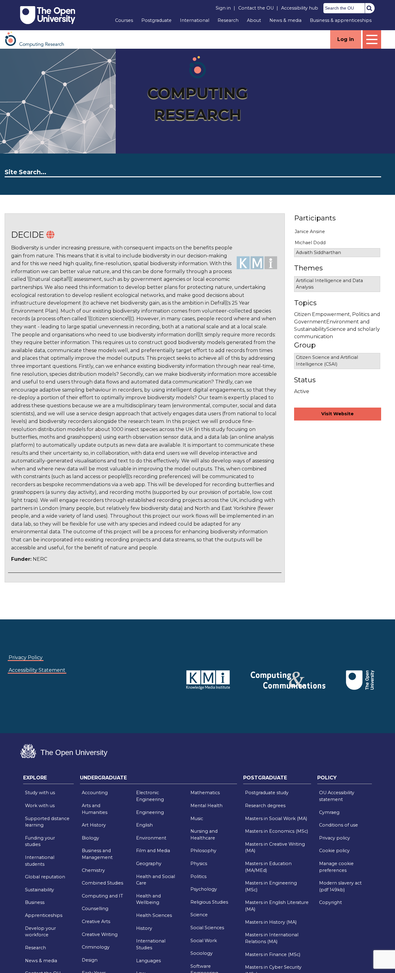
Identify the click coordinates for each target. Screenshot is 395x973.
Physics (198, 863)
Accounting (95, 792)
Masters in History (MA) (271, 922)
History (144, 928)
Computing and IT (102, 896)
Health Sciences (154, 915)
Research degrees (265, 805)
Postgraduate (156, 20)
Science (199, 915)
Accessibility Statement (37, 670)
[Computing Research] (38, 39)
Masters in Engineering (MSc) (271, 886)
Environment (151, 838)
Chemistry (93, 870)
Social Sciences (207, 927)
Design (90, 960)
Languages (148, 960)
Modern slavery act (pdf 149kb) (340, 886)
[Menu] (372, 39)
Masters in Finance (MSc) (272, 954)
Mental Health (206, 805)
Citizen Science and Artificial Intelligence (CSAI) (327, 361)
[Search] (369, 8)
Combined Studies (102, 883)
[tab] (48, 779)
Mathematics (205, 792)
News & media (285, 20)
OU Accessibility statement (336, 796)
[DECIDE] (50, 235)
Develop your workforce (40, 932)
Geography (148, 863)
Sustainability (39, 890)
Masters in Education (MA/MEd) (268, 867)
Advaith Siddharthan (318, 252)
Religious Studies (209, 902)
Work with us (40, 805)
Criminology (96, 947)
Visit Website (337, 414)
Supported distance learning (47, 822)
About (254, 20)
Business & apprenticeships (341, 20)
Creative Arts (96, 921)
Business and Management (97, 854)
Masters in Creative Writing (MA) (275, 847)
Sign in (223, 8)
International (194, 20)
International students (39, 861)
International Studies (150, 944)
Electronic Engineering (150, 796)
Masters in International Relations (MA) (271, 938)
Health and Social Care (155, 880)
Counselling (95, 908)
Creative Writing (100, 934)
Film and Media (153, 850)
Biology (90, 838)
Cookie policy (334, 850)
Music (196, 818)
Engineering (150, 812)
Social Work (203, 940)
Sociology (201, 953)
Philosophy (203, 850)
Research (228, 20)
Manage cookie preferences (336, 867)
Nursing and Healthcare (204, 834)
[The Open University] (47, 15)
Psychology (203, 889)
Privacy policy (334, 838)
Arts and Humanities (94, 809)
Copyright (330, 902)
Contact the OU (256, 8)
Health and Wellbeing (148, 899)
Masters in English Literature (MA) (277, 906)
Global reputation (45, 877)
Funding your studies (40, 841)
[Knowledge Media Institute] (172, 671)
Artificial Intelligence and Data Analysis (329, 284)
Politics (198, 876)
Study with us (40, 792)
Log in (345, 39)
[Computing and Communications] (171, 671)
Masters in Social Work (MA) (276, 818)
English (144, 825)
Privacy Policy (26, 657)
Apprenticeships (43, 915)
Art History (94, 825)
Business (34, 902)
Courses (124, 20)
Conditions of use (338, 825)
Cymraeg (329, 812)
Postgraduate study (267, 792)
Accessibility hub (299, 8)
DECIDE (27, 235)
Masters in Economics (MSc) (276, 831)
